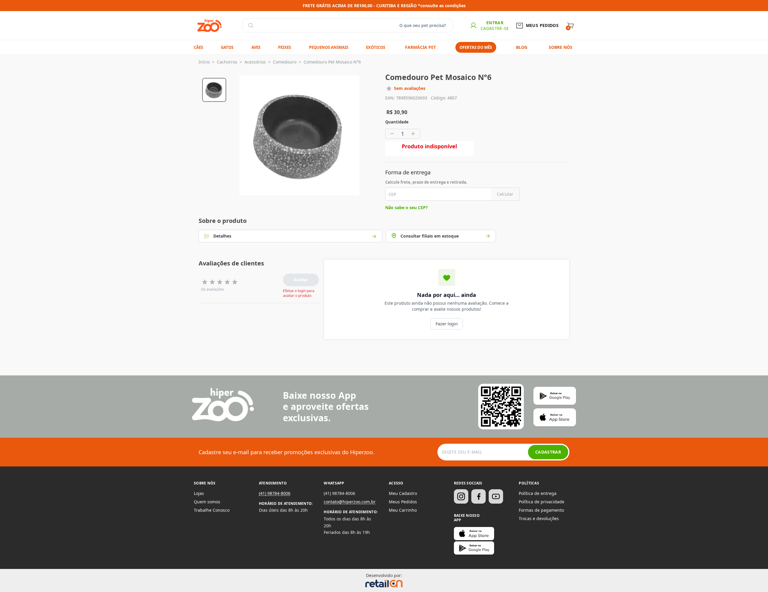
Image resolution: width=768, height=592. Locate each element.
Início (204, 62)
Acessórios (255, 62)
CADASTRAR (548, 452)
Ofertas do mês (476, 47)
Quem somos (207, 502)
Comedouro (284, 62)
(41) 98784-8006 (274, 493)
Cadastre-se (495, 28)
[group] (214, 89)
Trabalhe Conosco (212, 510)
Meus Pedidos (403, 502)
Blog (521, 47)
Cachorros (227, 62)
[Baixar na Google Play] (474, 548)
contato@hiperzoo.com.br (350, 502)
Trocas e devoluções (539, 518)
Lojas (199, 493)
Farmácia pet (420, 47)
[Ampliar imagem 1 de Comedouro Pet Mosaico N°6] (299, 135)
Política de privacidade (541, 502)
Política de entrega (537, 493)
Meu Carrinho (403, 510)
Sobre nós (560, 47)
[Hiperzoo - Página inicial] (209, 25)
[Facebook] (478, 496)
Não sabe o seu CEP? (406, 207)
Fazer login (447, 324)
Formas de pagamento (541, 510)
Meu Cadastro (403, 493)
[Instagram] (461, 496)
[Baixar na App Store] (474, 533)
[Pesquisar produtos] (251, 25)
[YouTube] (496, 496)
